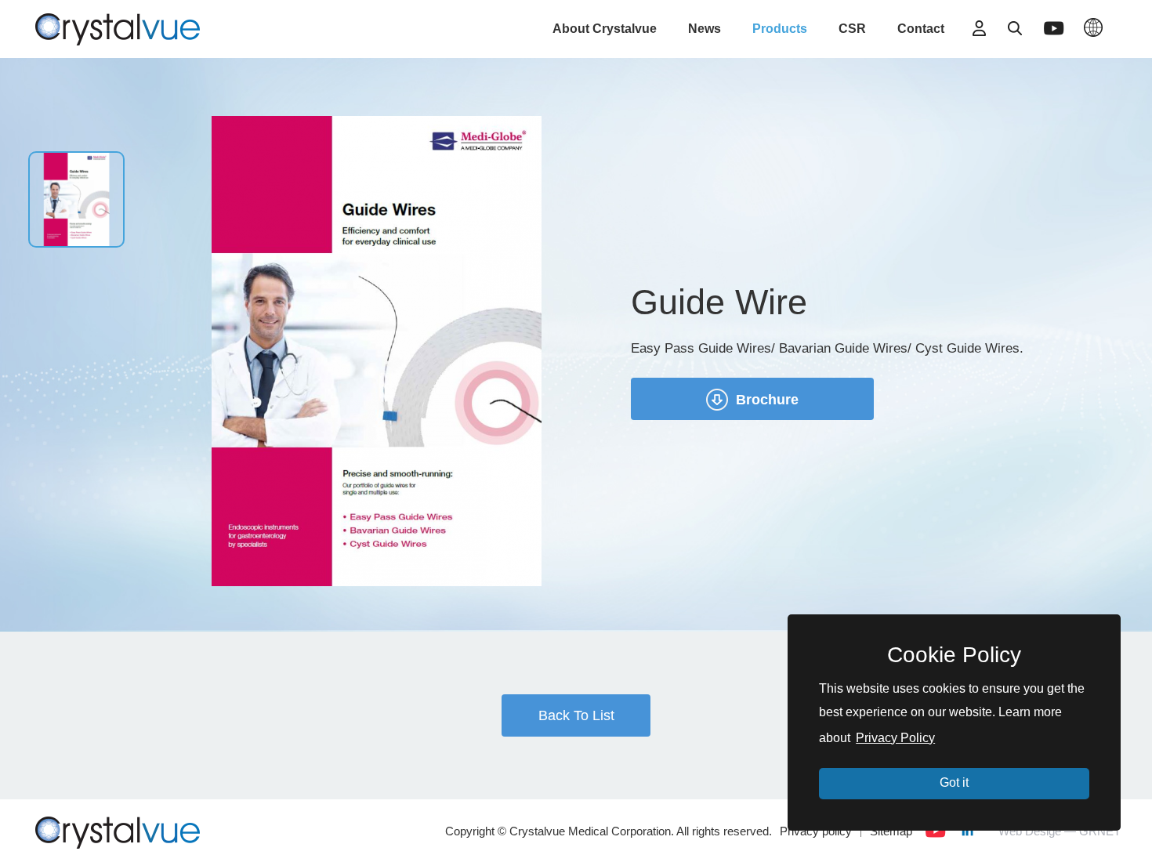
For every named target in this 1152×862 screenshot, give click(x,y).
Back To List (576, 715)
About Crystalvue (604, 28)
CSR (852, 28)
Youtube (935, 830)
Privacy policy (816, 831)
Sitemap (891, 831)
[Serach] (1015, 28)
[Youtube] (1054, 28)
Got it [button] (954, 782)
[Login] (979, 28)
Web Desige (1029, 831)
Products (779, 28)
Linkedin (967, 830)
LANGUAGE (1093, 27)
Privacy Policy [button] (895, 737)
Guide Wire (117, 27)
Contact (920, 28)
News (704, 28)
